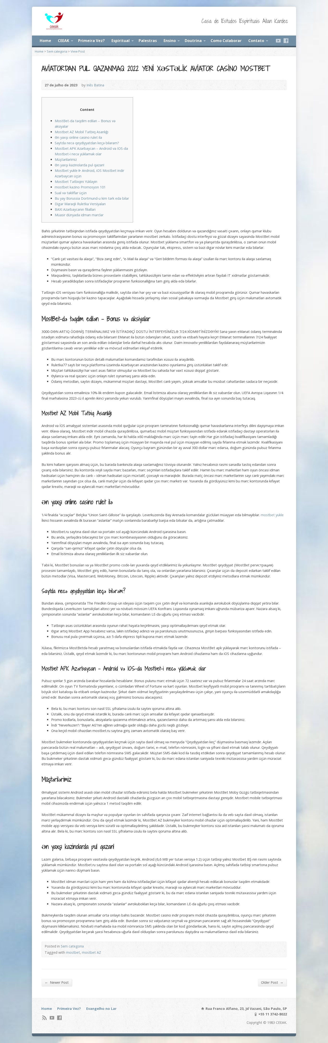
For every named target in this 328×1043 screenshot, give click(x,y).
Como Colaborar (226, 40)
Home (45, 40)
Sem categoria (57, 51)
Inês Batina (95, 85)
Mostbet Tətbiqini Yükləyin (76, 181)
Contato (256, 40)
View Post (78, 51)
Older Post (272, 982)
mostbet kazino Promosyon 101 (80, 187)
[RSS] (44, 1017)
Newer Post (57, 982)
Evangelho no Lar (101, 1008)
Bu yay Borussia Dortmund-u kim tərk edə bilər (92, 198)
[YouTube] (278, 40)
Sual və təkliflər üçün (71, 193)
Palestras (148, 40)
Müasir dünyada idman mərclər (79, 215)
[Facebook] (286, 40)
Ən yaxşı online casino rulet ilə (78, 137)
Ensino (170, 40)
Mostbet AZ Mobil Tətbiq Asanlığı (81, 132)
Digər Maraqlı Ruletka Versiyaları (80, 204)
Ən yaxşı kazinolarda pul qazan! (79, 165)
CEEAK (63, 40)
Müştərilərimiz (66, 159)
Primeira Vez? (91, 40)
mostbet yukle (272, 515)
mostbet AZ (91, 952)
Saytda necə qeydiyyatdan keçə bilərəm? (87, 143)
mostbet (73, 952)
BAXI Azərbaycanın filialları (75, 209)
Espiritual (120, 40)
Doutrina (193, 40)
